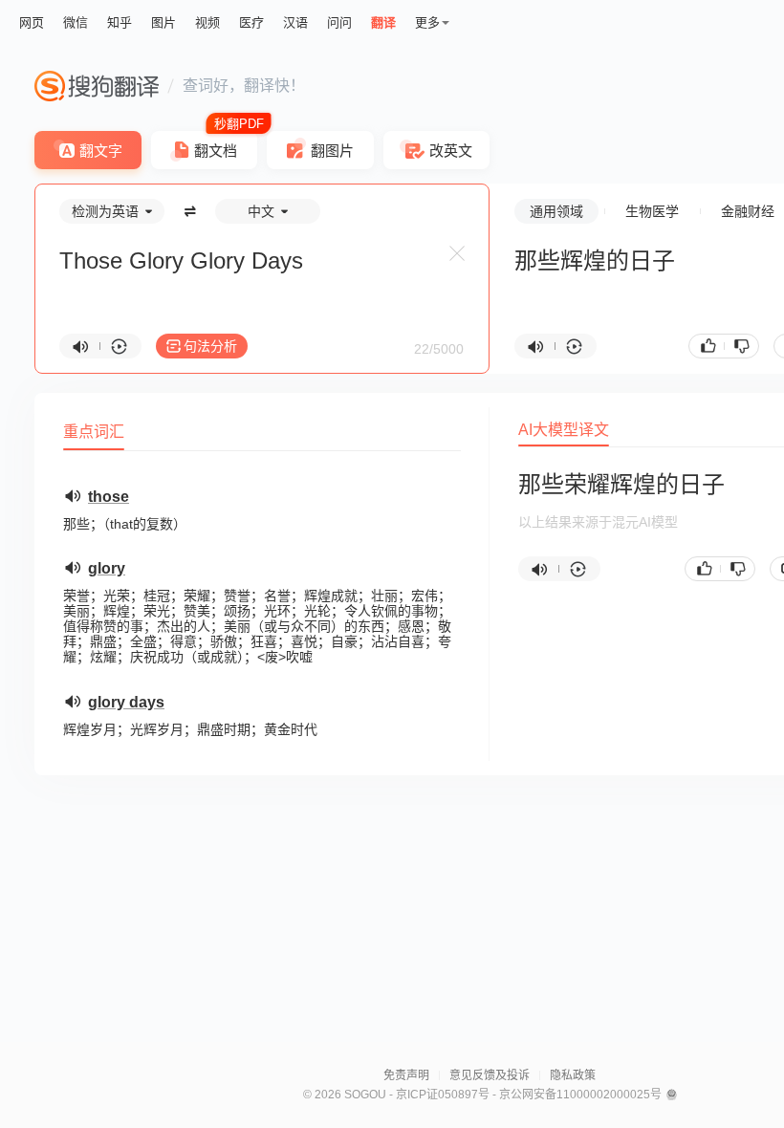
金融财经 (747, 211)
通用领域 (556, 211)
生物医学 (652, 211)
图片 (163, 22)
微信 (75, 22)
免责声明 (406, 1075)
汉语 (295, 22)
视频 (207, 22)
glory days (126, 702)
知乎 (119, 22)
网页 (31, 22)
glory (106, 568)
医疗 (251, 22)
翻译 (383, 22)
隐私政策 (573, 1075)
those (108, 496)
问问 (339, 22)
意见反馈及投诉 (489, 1075)
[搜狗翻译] (96, 86)
